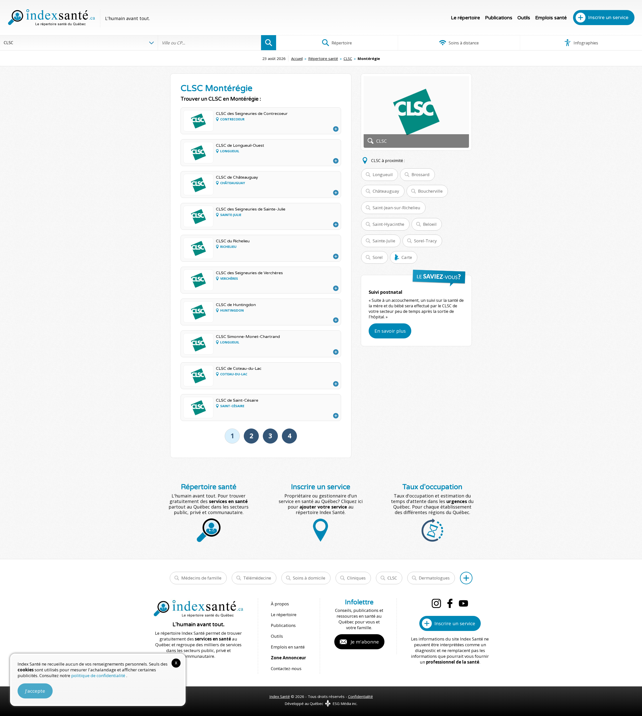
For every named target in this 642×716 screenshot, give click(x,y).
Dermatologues (434, 578)
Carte (407, 257)
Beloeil (430, 224)
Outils (523, 18)
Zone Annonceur (288, 658)
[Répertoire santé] (466, 578)
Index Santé (279, 696)
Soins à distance (463, 43)
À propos (280, 604)
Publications (498, 18)
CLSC (348, 58)
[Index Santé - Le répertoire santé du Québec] (51, 18)
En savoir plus (390, 331)
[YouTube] (463, 603)
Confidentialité (360, 696)
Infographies (585, 43)
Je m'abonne (365, 641)
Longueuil (383, 174)
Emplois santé (551, 18)
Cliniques (356, 578)
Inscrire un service (608, 17)
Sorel (378, 257)
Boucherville (430, 191)
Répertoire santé (323, 58)
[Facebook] (450, 603)
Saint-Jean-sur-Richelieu (396, 207)
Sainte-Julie (384, 241)
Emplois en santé (288, 647)
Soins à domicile (309, 578)
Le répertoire (465, 18)
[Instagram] (436, 603)
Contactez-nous (286, 668)
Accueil (297, 58)
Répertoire (341, 43)
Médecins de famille (201, 578)
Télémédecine (257, 578)
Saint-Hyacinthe (388, 224)
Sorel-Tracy (425, 241)
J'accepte (35, 691)
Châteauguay (386, 191)
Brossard (421, 174)
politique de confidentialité (98, 675)
